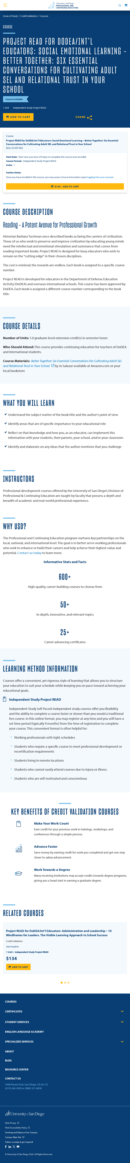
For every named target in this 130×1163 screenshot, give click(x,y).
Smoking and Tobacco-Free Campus (21, 1132)
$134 (11, 958)
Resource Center (16, 1069)
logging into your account (100, 177)
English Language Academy (24, 1031)
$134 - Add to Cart (67, 186)
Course (8, 27)
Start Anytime (12, 946)
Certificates (13, 1011)
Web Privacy (10, 1122)
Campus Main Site (13, 1137)
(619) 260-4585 (13, 1088)
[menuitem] (65, 1003)
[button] (62, 983)
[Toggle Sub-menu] (122, 1011)
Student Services (17, 1022)
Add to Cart (20, 117)
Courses (11, 1001)
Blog (8, 1060)
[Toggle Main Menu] (5, 5)
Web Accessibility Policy (16, 1127)
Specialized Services (19, 1041)
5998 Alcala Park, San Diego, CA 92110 (26, 1084)
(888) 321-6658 (33, 1088)
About (9, 1051)
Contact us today (29, 553)
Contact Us (13, 1078)
